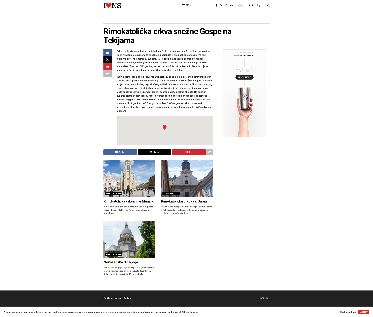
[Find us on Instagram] (226, 5)
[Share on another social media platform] (107, 73)
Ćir (249, 5)
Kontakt (127, 298)
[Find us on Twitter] (221, 5)
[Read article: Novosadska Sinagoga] (129, 239)
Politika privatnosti (112, 298)
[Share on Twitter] (107, 59)
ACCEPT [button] (364, 312)
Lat (253, 5)
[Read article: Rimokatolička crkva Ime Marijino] (129, 178)
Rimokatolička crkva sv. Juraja (184, 201)
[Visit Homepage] (112, 5)
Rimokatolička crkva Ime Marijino (128, 201)
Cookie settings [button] (348, 312)
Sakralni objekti (114, 194)
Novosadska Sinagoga (120, 262)
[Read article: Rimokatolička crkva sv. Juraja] (187, 178)
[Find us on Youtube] (231, 5)
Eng (258, 5)
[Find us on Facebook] (216, 5)
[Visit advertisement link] (186, 19)
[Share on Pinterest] (107, 66)
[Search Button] (268, 5)
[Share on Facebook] (107, 52)
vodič (185, 5)
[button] (165, 127)
